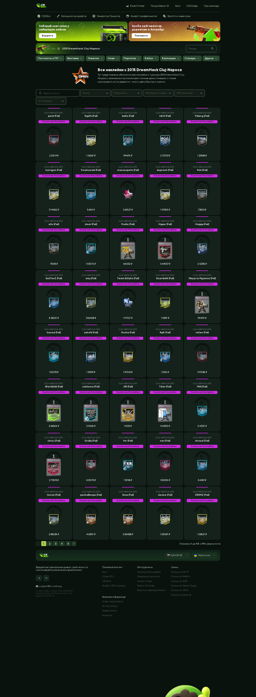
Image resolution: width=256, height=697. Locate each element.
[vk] (46, 578)
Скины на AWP (179, 581)
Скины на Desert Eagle (183, 585)
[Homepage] (41, 5)
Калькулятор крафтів (148, 572)
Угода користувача (112, 601)
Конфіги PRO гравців (113, 585)
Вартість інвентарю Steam (151, 590)
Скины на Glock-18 (181, 594)
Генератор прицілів (148, 576)
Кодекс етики (109, 610)
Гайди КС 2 (108, 576)
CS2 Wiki (106, 581)
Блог (104, 572)
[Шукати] (212, 48)
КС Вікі (51, 48)
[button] (50, 59)
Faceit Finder (144, 581)
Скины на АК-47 (179, 572)
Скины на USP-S (179, 590)
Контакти (107, 615)
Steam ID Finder (146, 585)
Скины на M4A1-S (180, 576)
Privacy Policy (110, 606)
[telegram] (39, 578)
